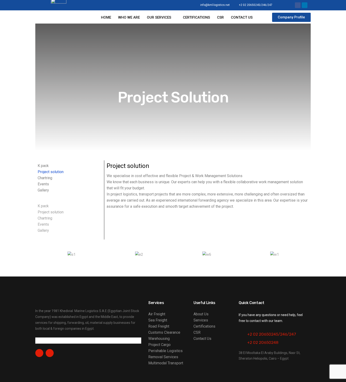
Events (43, 184)
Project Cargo (159, 344)
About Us (201, 314)
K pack (43, 165)
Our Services (159, 17)
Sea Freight (157, 320)
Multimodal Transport (165, 363)
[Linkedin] (304, 5)
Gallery (43, 190)
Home (106, 17)
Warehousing (159, 338)
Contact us (242, 17)
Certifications (196, 17)
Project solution (51, 172)
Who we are (129, 17)
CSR (220, 17)
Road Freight (158, 326)
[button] (70, 200)
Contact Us (202, 338)
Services (200, 320)
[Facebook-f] (39, 353)
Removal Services (163, 357)
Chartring (45, 178)
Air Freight (156, 314)
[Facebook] (298, 5)
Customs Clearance (164, 332)
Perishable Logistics (165, 351)
